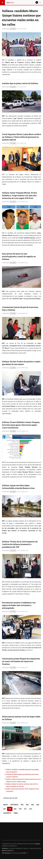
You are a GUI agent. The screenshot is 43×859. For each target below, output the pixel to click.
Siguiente (7, 813)
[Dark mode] (40, 2)
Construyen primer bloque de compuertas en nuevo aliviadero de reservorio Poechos (21, 661)
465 (32, 805)
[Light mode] (37, 2)
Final (16, 813)
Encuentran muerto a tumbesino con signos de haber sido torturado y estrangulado (19, 605)
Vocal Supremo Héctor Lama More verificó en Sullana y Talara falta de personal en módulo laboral (21, 137)
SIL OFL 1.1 (25, 853)
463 (22, 805)
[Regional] (10, 2)
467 (4, 809)
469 (15, 809)
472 (30, 809)
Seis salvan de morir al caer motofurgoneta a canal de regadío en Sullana (19, 256)
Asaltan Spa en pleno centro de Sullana (20, 83)
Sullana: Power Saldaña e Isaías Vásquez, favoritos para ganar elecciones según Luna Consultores (21, 425)
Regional (37, 844)
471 (25, 809)
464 (27, 805)
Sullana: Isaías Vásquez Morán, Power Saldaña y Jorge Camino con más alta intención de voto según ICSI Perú (19, 195)
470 (20, 809)
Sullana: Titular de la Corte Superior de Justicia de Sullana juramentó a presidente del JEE (20, 544)
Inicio (5, 805)
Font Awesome (6, 853)
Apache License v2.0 (8, 850)
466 (37, 805)
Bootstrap (4, 848)
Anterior (14, 805)
